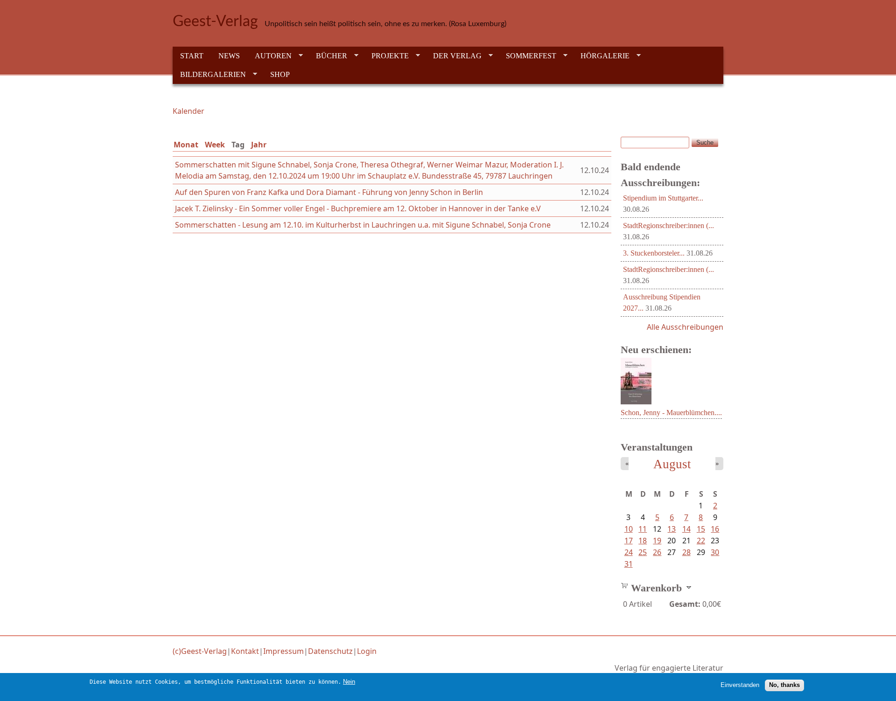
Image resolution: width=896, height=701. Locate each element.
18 (642, 540)
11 (642, 529)
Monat (186, 144)
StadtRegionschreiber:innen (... (668, 225)
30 (715, 552)
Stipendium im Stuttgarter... (663, 198)
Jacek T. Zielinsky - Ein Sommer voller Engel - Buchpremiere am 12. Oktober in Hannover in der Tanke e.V (358, 208)
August (672, 464)
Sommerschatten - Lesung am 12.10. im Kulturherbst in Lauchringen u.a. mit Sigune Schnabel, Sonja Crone (363, 225)
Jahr (258, 144)
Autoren (269, 56)
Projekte (386, 56)
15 (701, 529)
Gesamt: (684, 604)
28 (686, 552)
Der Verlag (454, 56)
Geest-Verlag (215, 21)
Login (367, 651)
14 (686, 529)
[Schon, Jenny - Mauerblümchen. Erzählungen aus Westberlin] (636, 401)
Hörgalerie (601, 56)
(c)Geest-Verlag (200, 651)
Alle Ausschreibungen (685, 327)
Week (215, 144)
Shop (280, 74)
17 (628, 540)
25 (642, 552)
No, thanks (784, 684)
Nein (349, 681)
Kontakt (245, 651)
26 (657, 552)
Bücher (327, 56)
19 (657, 540)
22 (701, 540)
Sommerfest (527, 56)
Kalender (188, 111)
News (229, 56)
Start (191, 56)
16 (715, 529)
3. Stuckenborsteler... (654, 253)
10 (628, 529)
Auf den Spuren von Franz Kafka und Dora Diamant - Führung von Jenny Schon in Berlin (329, 192)
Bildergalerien (209, 74)
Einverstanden (740, 684)
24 (628, 552)
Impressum (283, 651)
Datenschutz (330, 651)
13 (671, 529)
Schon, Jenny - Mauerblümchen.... (671, 412)
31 (628, 564)
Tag (239, 144)
